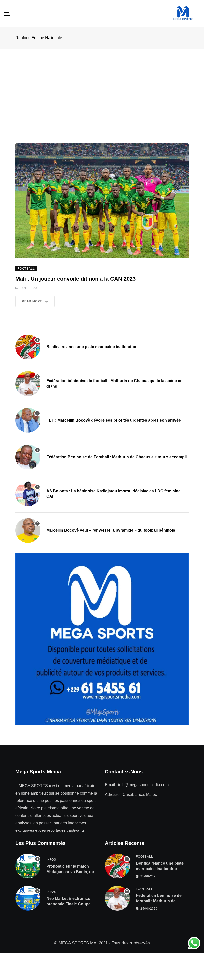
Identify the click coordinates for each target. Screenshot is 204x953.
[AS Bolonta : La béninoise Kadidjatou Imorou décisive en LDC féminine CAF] (27, 493)
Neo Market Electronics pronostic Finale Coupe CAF (68, 904)
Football (144, 856)
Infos (51, 859)
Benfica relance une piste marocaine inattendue (91, 347)
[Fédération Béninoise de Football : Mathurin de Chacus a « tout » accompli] (27, 457)
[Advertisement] (102, 86)
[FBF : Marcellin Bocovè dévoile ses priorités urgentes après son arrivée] (27, 420)
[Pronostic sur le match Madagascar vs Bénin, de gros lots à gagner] (27, 866)
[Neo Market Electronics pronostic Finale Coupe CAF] (27, 898)
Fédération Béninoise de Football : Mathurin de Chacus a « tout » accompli (116, 457)
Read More (32, 301)
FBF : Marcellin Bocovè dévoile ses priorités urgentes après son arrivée (113, 420)
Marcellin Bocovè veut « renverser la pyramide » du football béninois (110, 530)
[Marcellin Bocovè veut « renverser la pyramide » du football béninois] (27, 530)
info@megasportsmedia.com (143, 785)
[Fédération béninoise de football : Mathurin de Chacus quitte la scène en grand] (27, 383)
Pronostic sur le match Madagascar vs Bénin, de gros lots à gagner (70, 872)
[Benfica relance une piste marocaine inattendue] (27, 347)
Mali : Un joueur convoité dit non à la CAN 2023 (75, 279)
